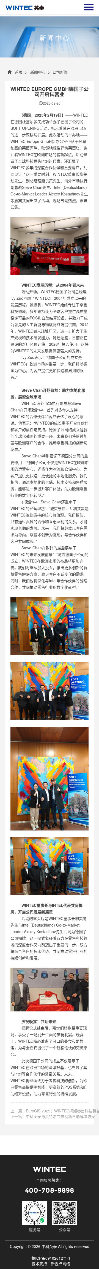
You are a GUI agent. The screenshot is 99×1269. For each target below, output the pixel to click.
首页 (19, 72)
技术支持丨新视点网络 (51, 1263)
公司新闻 (60, 72)
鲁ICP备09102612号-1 (50, 1258)
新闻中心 (37, 72)
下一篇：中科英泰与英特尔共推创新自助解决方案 (52, 1116)
